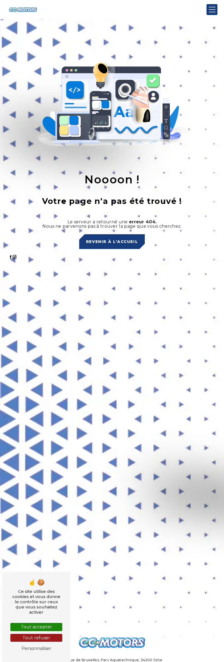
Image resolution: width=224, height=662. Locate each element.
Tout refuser (36, 637)
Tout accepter (36, 626)
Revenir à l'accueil (112, 241)
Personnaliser (36, 648)
